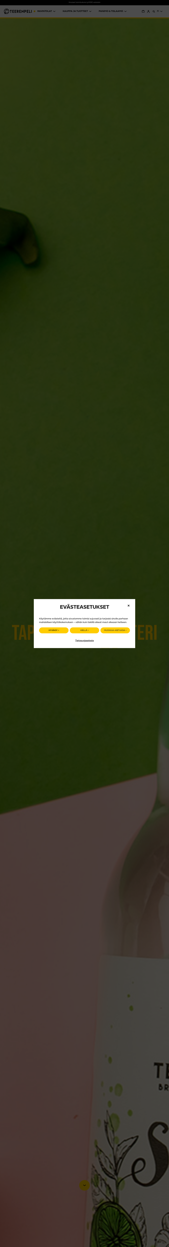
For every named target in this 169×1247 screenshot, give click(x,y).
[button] (128, 605)
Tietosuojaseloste (84, 640)
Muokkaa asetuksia (114, 630)
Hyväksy (53, 630)
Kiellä (83, 630)
